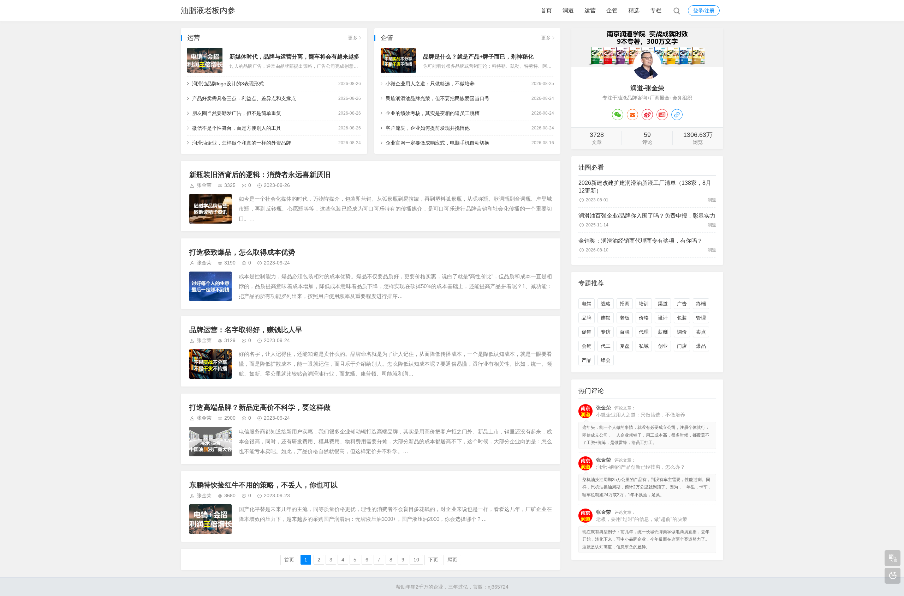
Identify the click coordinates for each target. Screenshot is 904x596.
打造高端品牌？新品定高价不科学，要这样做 (260, 407)
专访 (606, 332)
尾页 (452, 559)
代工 (606, 346)
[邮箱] (632, 114)
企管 (612, 10)
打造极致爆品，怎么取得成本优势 (242, 252)
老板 (625, 318)
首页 (546, 10)
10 (416, 559)
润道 (568, 10)
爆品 (701, 346)
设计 (663, 318)
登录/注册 (703, 10)
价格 (644, 318)
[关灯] (892, 576)
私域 (644, 346)
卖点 (701, 332)
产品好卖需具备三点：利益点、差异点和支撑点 (244, 98)
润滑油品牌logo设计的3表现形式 (228, 83)
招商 (625, 303)
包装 (682, 318)
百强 (625, 332)
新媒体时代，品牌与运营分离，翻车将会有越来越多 (294, 57)
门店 (682, 346)
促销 (586, 332)
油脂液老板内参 (208, 10)
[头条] (662, 114)
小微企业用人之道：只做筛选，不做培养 (430, 83)
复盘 (625, 346)
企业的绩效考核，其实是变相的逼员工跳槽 (433, 113)
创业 (663, 346)
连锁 (606, 318)
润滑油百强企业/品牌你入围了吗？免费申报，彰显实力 (646, 216)
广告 (682, 303)
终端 (701, 303)
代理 (644, 332)
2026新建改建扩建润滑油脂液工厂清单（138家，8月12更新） (644, 187)
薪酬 (663, 332)
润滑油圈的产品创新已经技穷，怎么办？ (640, 467)
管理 (701, 318)
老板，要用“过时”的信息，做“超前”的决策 (641, 519)
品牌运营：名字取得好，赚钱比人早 (245, 330)
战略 (606, 303)
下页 (433, 559)
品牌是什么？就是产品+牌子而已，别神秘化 (478, 57)
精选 (634, 10)
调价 (682, 332)
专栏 (655, 10)
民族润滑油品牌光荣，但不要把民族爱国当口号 (437, 98)
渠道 (663, 303)
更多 (353, 38)
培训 (644, 303)
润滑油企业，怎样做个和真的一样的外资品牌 (241, 143)
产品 (586, 360)
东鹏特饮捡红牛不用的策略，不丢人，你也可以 (263, 485)
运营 (590, 10)
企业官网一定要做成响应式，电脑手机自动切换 (437, 143)
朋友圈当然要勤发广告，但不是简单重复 (236, 113)
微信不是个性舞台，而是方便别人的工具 (236, 128)
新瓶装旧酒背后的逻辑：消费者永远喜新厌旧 (260, 174)
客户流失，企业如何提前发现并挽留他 (428, 128)
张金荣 (204, 185)
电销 (586, 303)
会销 (586, 346)
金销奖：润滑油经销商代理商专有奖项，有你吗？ (640, 241)
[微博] (647, 114)
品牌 (586, 318)
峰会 (606, 360)
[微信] (617, 114)
